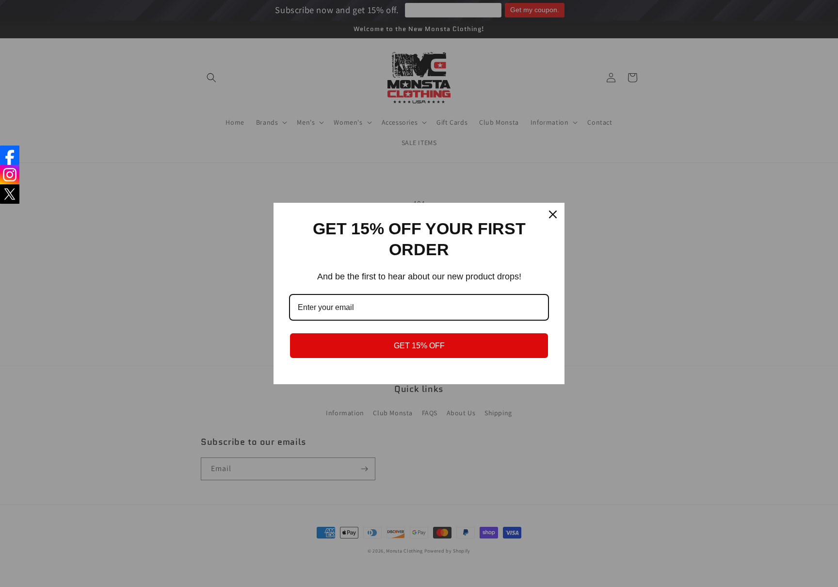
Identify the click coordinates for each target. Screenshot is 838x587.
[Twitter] (9, 194)
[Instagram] (9, 174)
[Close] (552, 214)
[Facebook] (9, 155)
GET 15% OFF (419, 346)
